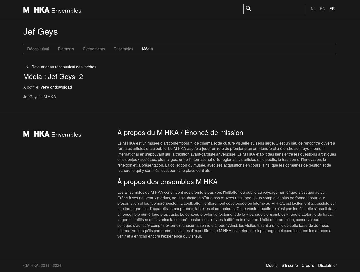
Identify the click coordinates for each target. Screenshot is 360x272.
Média (147, 49)
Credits (308, 265)
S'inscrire (290, 265)
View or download (56, 87)
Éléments (66, 49)
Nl (313, 8)
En (322, 8)
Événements (94, 49)
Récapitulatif (38, 49)
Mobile (272, 265)
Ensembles (123, 49)
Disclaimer (327, 265)
